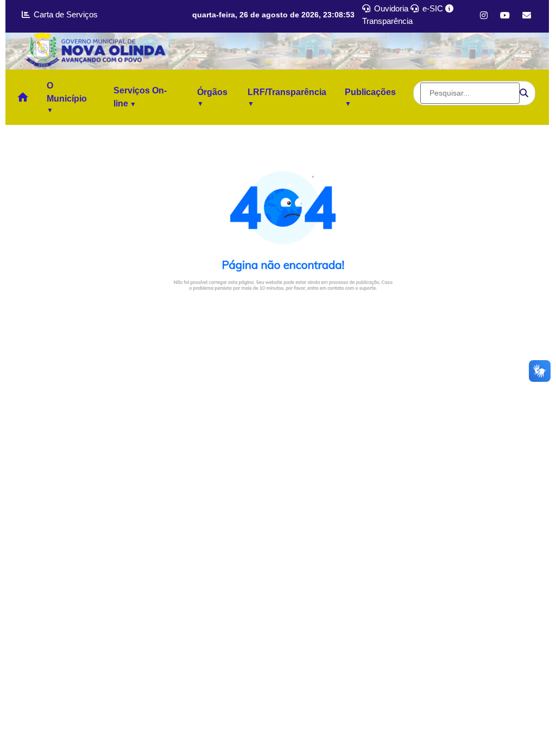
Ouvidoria (390, 8)
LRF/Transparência (287, 92)
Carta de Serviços (64, 14)
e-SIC (431, 8)
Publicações (370, 92)
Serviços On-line (140, 97)
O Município (67, 92)
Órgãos (212, 92)
